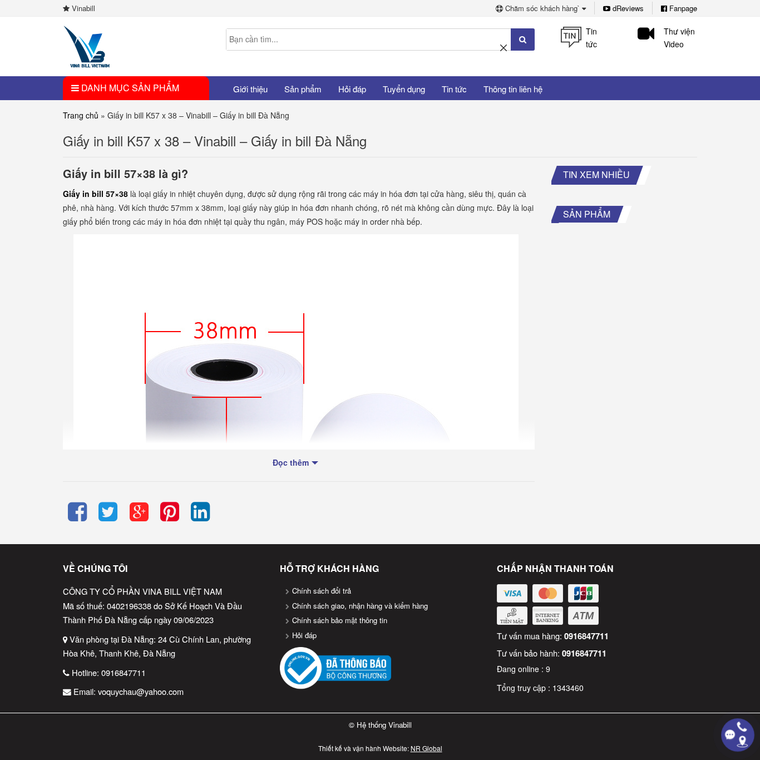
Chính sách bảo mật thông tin (339, 620)
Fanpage (682, 8)
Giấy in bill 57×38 (95, 193)
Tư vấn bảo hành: (551, 653)
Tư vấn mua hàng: (553, 635)
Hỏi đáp (304, 635)
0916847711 (123, 672)
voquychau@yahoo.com (141, 691)
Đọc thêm (291, 462)
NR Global (426, 748)
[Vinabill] (86, 45)
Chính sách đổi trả (321, 590)
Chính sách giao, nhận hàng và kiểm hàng (360, 605)
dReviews (627, 8)
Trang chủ (80, 115)
